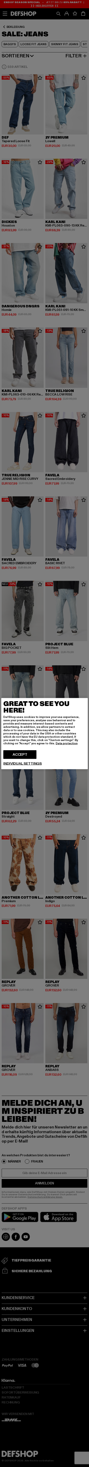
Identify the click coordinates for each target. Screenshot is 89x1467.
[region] (44, 733)
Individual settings (22, 763)
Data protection (67, 743)
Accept (20, 754)
